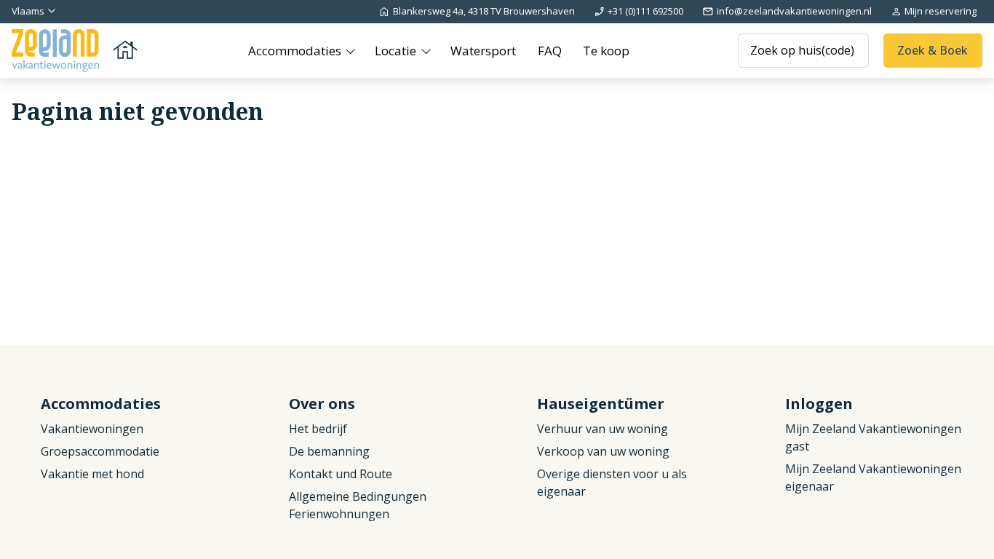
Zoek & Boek (932, 50)
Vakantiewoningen (92, 429)
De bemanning (329, 451)
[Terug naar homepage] (76, 50)
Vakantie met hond (92, 474)
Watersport (483, 50)
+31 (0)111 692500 (645, 10)
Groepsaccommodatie (100, 451)
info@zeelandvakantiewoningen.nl (794, 10)
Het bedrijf (318, 429)
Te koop (606, 50)
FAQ (550, 50)
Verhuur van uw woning (602, 429)
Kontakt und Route (340, 474)
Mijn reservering (940, 10)
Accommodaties (296, 50)
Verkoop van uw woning (603, 451)
